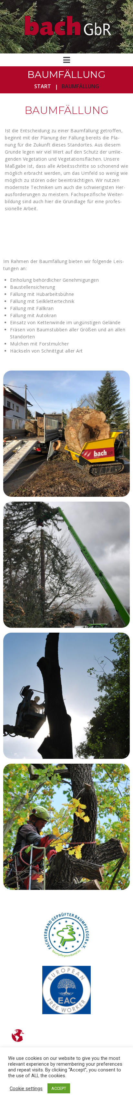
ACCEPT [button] (58, 1088)
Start (42, 86)
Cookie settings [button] (26, 1088)
